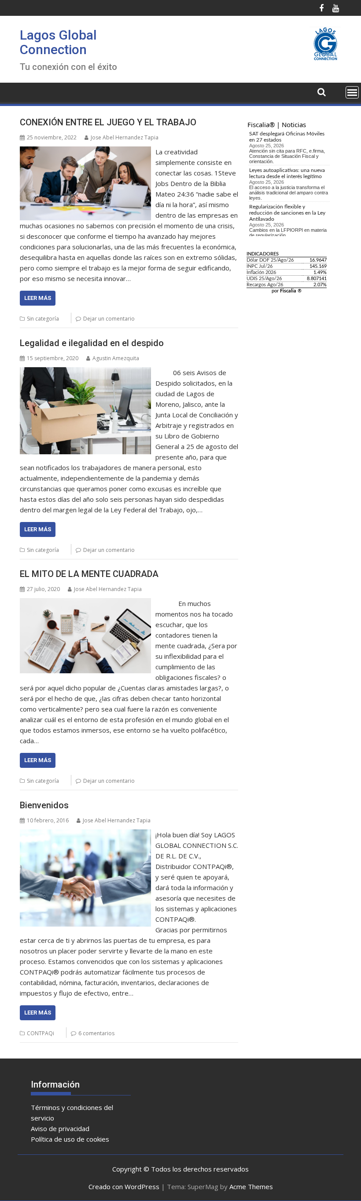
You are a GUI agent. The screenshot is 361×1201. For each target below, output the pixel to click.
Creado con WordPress (123, 1186)
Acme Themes (251, 1186)
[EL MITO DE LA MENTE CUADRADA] (85, 603)
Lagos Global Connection (58, 42)
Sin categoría (43, 318)
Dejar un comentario (109, 318)
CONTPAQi (40, 1033)
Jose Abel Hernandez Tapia (124, 137)
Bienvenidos (44, 805)
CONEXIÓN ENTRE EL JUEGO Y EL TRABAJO (108, 122)
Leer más (37, 298)
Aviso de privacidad (60, 1128)
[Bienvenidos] (85, 834)
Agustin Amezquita (115, 358)
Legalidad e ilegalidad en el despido (92, 343)
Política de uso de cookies (70, 1139)
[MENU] (352, 92)
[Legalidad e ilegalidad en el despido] (85, 372)
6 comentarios (96, 1033)
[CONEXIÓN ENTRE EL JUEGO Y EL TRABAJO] (85, 151)
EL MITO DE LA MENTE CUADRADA (89, 574)
